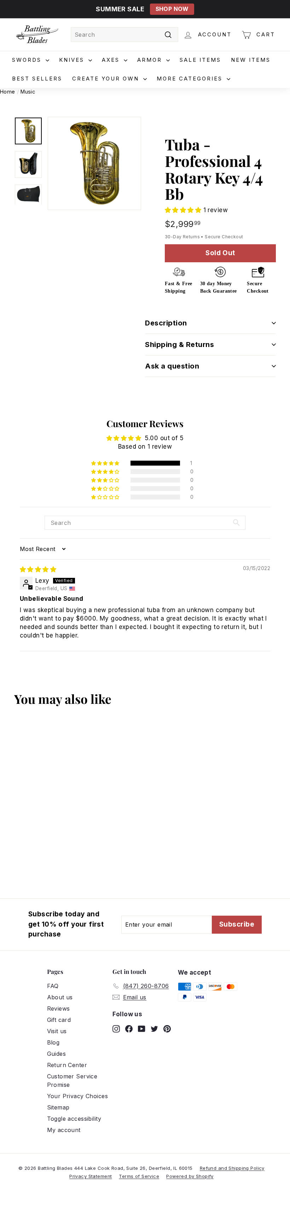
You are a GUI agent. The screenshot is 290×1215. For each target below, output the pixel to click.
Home (7, 92)
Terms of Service (139, 1176)
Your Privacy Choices (77, 1096)
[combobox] (124, 34)
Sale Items (200, 59)
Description (166, 323)
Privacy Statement (90, 1176)
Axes (112, 59)
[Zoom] (94, 163)
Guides (56, 1053)
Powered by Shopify (190, 1176)
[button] (184, 210)
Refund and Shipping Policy (232, 1168)
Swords (28, 59)
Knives (73, 59)
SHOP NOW (172, 9)
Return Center (67, 1065)
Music (28, 92)
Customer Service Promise (72, 1080)
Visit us (57, 1031)
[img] (38, 569)
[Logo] (37, 35)
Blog (53, 1042)
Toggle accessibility (74, 1118)
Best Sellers (37, 78)
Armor (150, 59)
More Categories (191, 78)
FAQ (53, 985)
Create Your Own (106, 78)
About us (60, 997)
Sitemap (58, 1107)
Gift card (59, 1019)
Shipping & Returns (179, 344)
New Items (251, 59)
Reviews (58, 1008)
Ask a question (172, 366)
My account (64, 1129)
